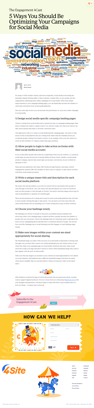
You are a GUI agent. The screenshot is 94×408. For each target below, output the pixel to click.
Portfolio (74, 373)
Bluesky (86, 370)
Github (85, 373)
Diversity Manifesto (77, 383)
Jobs (73, 377)
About (73, 366)
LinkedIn (86, 368)
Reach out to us (70, 280)
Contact (86, 377)
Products (74, 370)
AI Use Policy (75, 385)
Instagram (86, 366)
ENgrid (85, 375)
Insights (74, 375)
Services (74, 368)
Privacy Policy (75, 388)
